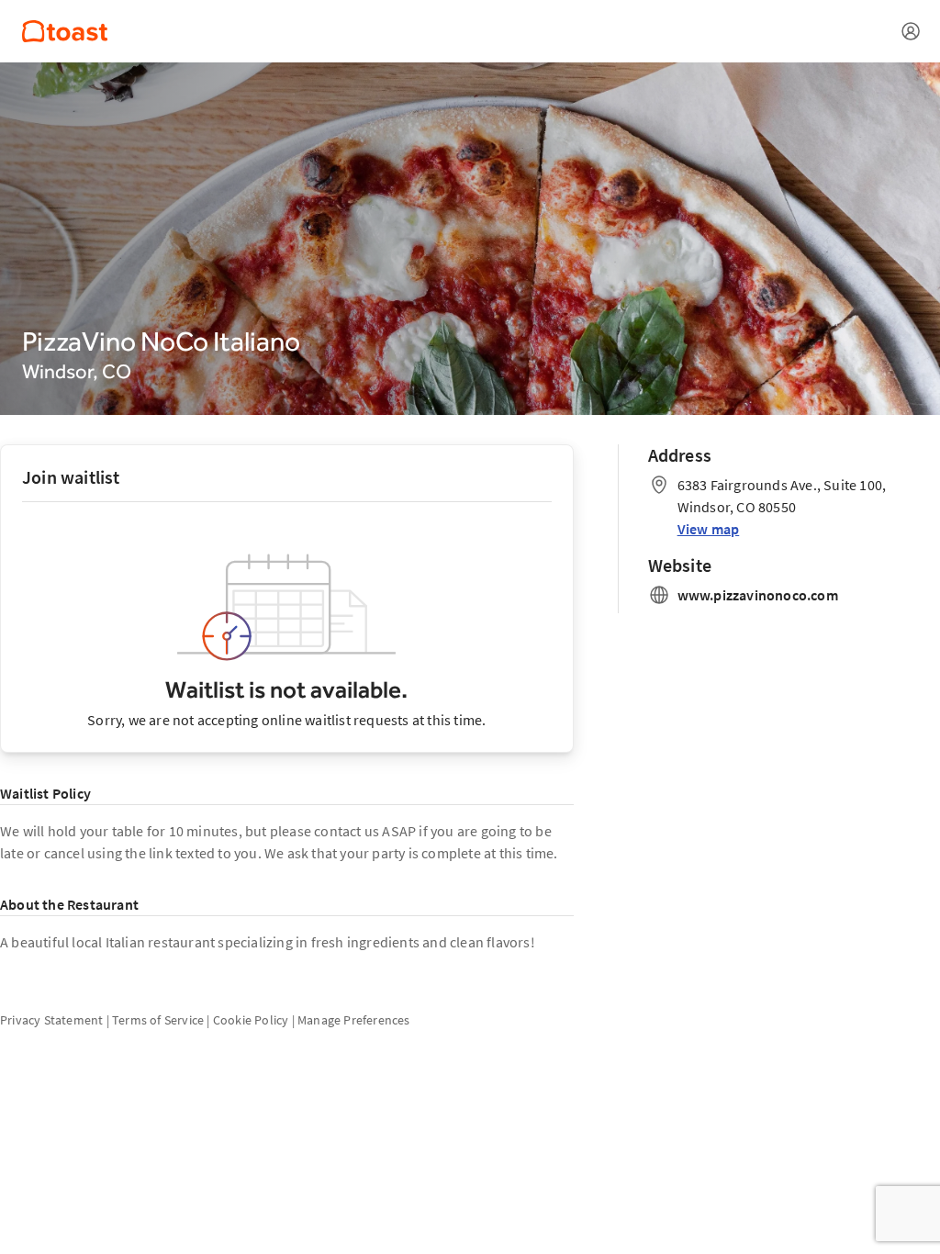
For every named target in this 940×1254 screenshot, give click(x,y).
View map (708, 529)
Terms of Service (158, 1020)
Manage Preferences (353, 1020)
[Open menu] (910, 31)
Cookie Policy (251, 1020)
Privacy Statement (51, 1020)
